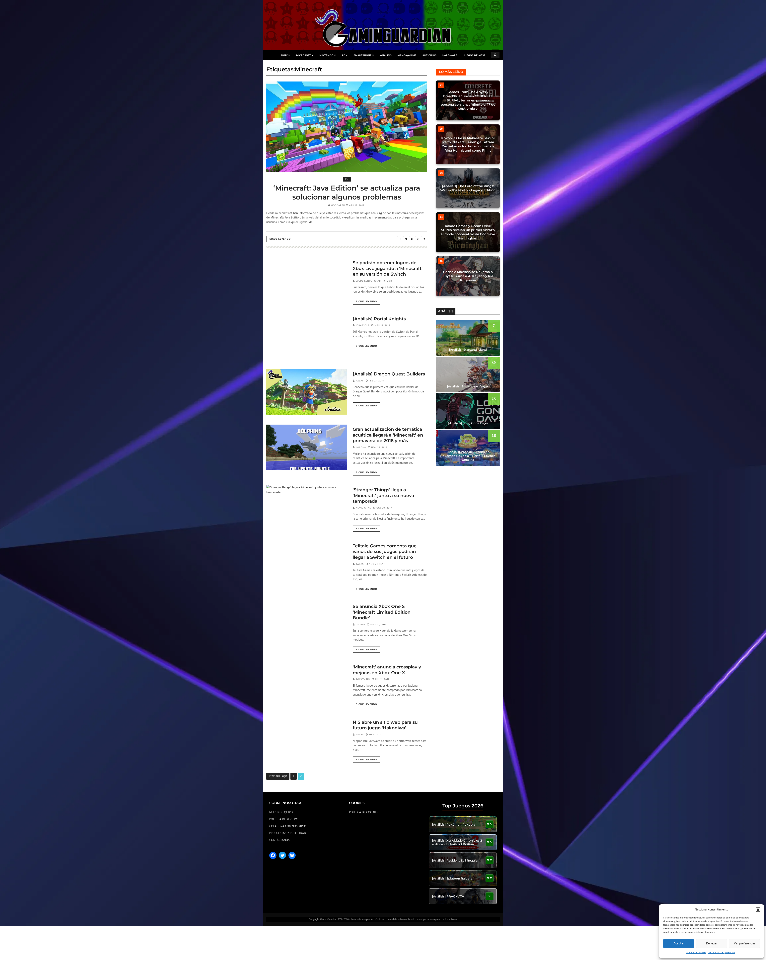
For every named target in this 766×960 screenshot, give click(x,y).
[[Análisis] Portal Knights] (306, 336)
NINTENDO (327, 55)
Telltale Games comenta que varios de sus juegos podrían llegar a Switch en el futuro (385, 551)
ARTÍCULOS (429, 55)
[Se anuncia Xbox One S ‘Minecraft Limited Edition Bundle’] (306, 623)
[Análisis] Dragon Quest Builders (389, 374)
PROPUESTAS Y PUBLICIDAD (287, 833)
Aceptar (678, 943)
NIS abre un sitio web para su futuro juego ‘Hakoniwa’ (385, 725)
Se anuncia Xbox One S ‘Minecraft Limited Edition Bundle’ (382, 612)
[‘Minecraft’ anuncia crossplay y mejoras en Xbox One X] (306, 684)
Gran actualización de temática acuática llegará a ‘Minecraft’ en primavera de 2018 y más (388, 435)
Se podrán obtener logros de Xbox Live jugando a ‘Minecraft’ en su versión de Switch (387, 268)
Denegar (711, 943)
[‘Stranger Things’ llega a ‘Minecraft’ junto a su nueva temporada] (306, 490)
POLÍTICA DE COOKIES (363, 812)
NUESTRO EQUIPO (281, 812)
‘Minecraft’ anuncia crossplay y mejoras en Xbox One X (387, 669)
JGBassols (362, 326)
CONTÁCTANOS (279, 840)
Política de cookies (696, 953)
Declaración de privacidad (721, 953)
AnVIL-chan (363, 508)
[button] (758, 910)
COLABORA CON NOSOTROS (288, 826)
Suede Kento (364, 281)
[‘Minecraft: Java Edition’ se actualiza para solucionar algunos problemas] (346, 126)
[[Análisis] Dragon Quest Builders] (306, 392)
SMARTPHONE (363, 55)
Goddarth (338, 205)
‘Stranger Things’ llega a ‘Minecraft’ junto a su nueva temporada (383, 495)
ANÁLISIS (386, 55)
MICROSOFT (303, 55)
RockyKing (363, 679)
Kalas (360, 381)
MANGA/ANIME (407, 55)
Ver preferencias (744, 943)
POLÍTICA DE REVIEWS (283, 819)
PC (343, 55)
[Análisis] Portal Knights (379, 319)
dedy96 (360, 625)
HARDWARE (449, 55)
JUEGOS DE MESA (474, 55)
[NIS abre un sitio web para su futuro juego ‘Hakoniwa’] (306, 740)
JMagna (361, 448)
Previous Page (278, 776)
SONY (284, 55)
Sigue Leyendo (280, 238)
